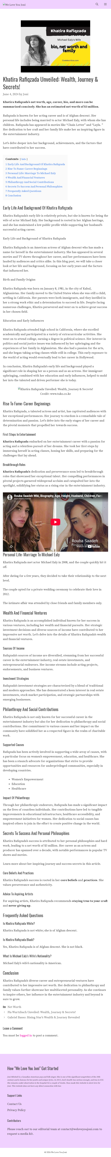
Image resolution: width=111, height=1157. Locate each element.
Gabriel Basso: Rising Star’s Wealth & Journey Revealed (44, 1017)
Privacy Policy (16, 1110)
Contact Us (14, 1104)
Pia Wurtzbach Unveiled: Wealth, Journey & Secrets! (42, 1012)
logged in (26, 1035)
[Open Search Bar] (97, 4)
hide (23, 159)
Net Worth (14, 1007)
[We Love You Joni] (14, 4)
